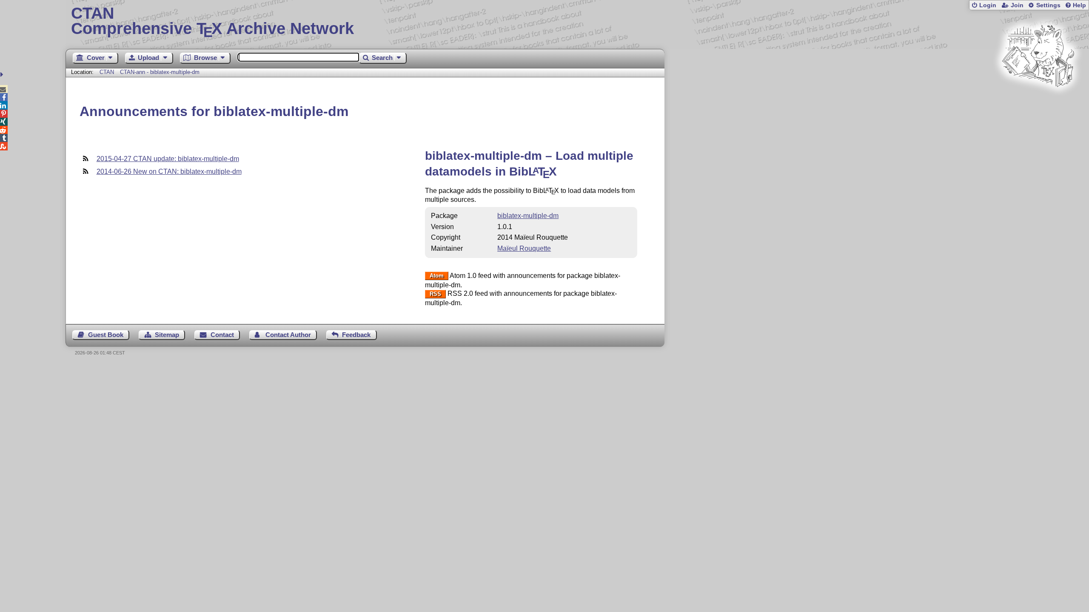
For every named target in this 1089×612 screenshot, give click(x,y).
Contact (222, 334)
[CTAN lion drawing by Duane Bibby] (1038, 103)
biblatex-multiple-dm (528, 215)
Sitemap (167, 334)
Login (987, 5)
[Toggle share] (2, 75)
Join (1017, 5)
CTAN (107, 72)
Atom (437, 276)
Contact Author (288, 334)
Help (1079, 5)
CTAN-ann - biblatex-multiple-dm (160, 72)
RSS (435, 294)
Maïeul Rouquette (524, 248)
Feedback (356, 334)
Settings (1048, 5)
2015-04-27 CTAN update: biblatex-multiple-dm (168, 158)
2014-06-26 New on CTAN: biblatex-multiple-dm (169, 171)
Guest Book (105, 334)
